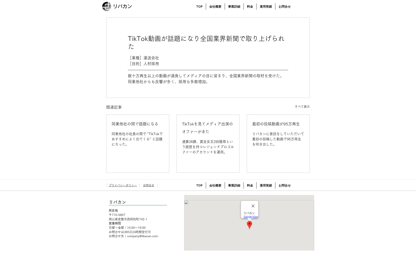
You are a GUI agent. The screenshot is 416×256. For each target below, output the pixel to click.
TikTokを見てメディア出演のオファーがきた (207, 128)
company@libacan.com (142, 236)
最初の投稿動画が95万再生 (276, 124)
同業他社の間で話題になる (135, 124)
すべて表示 (302, 106)
